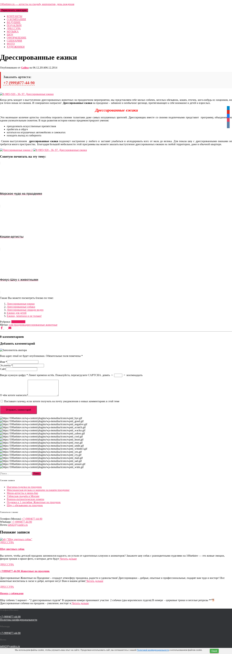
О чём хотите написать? (14, 395)
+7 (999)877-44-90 (19, 83)
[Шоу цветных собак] (16, 539)
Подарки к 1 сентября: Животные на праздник (34, 502)
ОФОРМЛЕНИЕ (16, 37)
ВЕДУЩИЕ (14, 22)
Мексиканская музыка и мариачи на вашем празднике (38, 490)
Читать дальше (68, 558)
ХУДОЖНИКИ (16, 46)
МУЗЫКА (13, 31)
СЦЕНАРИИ (14, 40)
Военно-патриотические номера (25, 499)
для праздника (17, 324)
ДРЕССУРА (14, 28)
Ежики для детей (16, 312)
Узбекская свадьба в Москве (23, 496)
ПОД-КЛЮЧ (14, 25)
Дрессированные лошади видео (25, 309)
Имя (3, 361)
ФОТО (11, 43)
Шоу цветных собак (12, 549)
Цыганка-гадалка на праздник (24, 487)
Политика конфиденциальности (18, 619)
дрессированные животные (41, 324)
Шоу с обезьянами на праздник (25, 505)
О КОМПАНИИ (16, 19)
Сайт (3, 369)
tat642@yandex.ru (18, 524)
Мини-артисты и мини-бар (22, 493)
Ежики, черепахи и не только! (24, 316)
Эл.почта (6, 365)
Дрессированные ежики (21, 303)
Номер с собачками (11, 593)
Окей (214, 651)
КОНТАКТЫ (14, 16)
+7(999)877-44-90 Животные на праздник (25, 571)
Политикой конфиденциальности (153, 650)
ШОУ (10, 34)
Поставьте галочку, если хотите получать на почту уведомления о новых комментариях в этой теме (61, 401)
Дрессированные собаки (21, 306)
